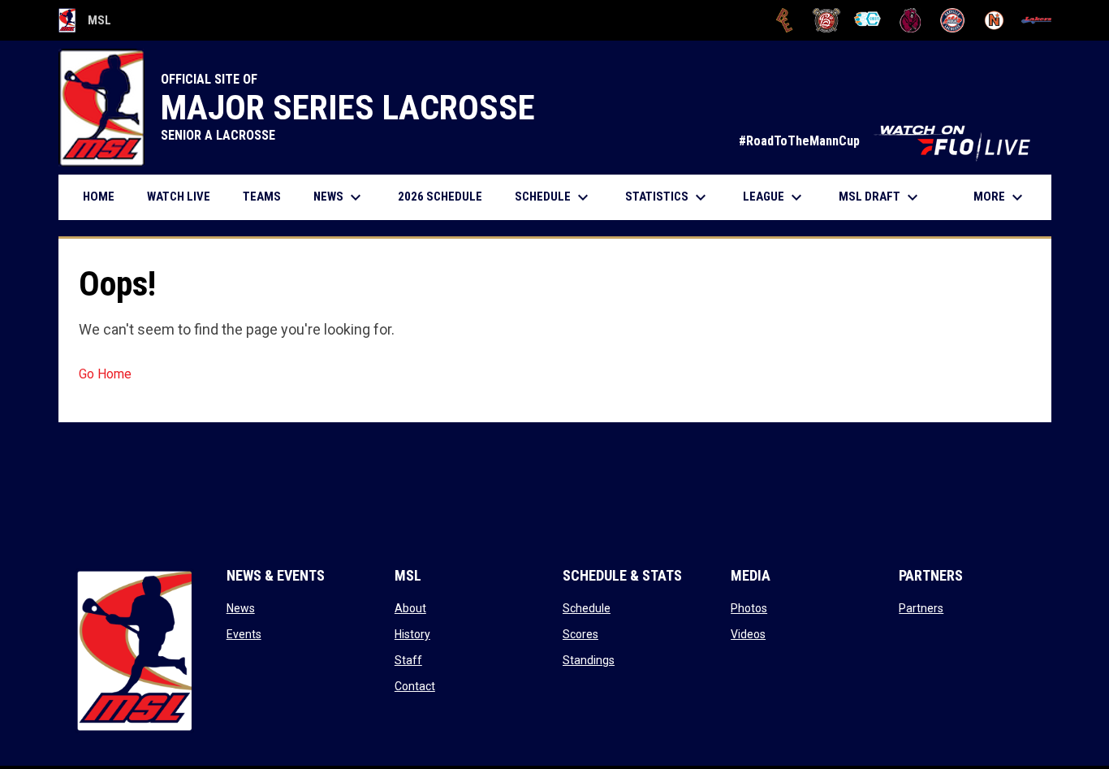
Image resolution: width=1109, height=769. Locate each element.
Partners (921, 608)
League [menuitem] (774, 197)
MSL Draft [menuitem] (880, 197)
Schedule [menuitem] (554, 197)
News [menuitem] (339, 197)
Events (244, 634)
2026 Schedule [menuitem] (446, 196)
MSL (85, 22)
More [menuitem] (1000, 197)
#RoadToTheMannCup (887, 141)
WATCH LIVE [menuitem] (184, 196)
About (410, 608)
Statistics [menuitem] (667, 197)
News (241, 608)
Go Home (105, 374)
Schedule (587, 608)
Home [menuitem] (98, 196)
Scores (580, 634)
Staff (408, 660)
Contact (415, 686)
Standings (589, 660)
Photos (749, 608)
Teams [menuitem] (262, 196)
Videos (748, 634)
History (412, 634)
